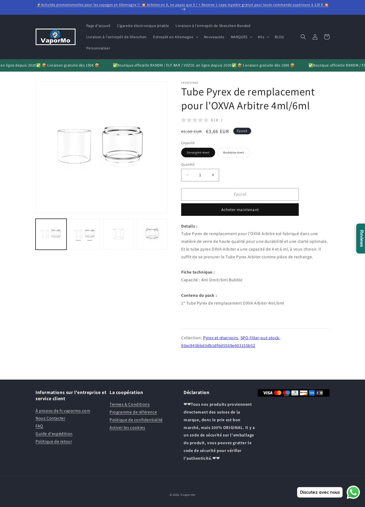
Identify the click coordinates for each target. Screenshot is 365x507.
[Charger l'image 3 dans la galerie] (118, 234)
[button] (175, 36)
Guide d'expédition (54, 433)
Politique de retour (54, 441)
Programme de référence (133, 412)
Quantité (188, 164)
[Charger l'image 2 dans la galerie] (84, 234)
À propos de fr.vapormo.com (63, 411)
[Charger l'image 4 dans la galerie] (152, 234)
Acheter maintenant (240, 209)
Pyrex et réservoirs (220, 338)
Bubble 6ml (236, 153)
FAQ (39, 426)
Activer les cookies (127, 427)
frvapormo (188, 495)
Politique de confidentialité (136, 420)
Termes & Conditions (130, 404)
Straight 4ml (201, 153)
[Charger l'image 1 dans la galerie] (51, 234)
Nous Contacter (50, 418)
